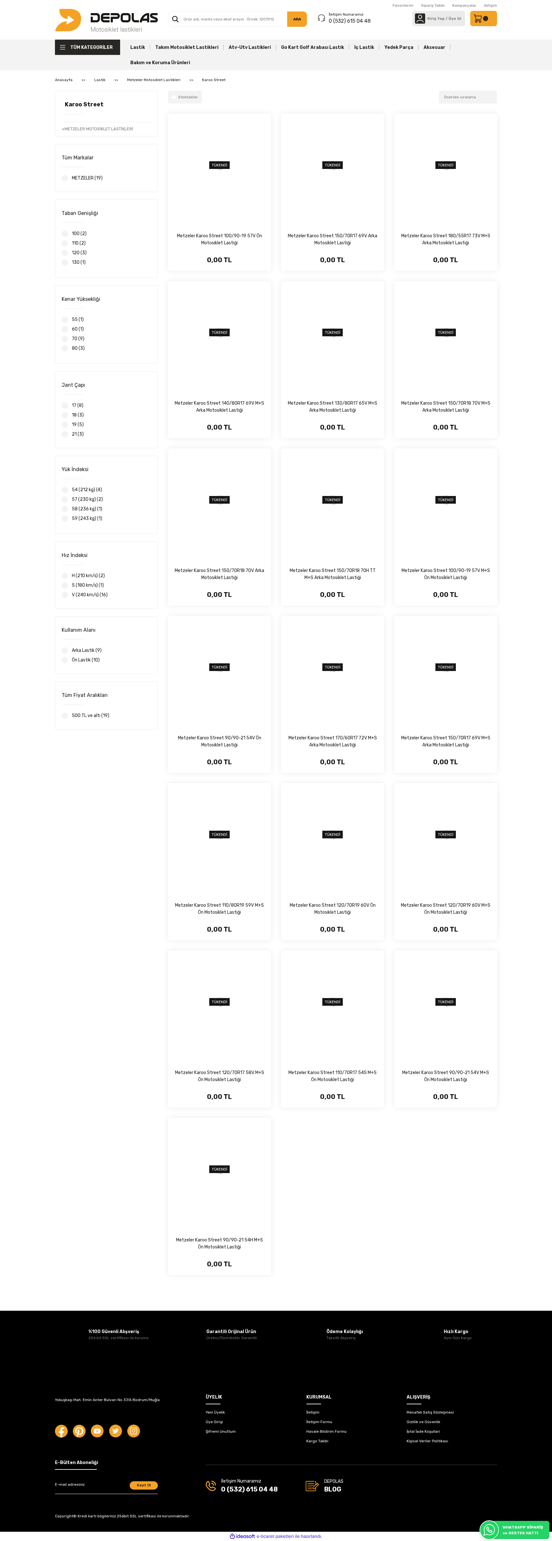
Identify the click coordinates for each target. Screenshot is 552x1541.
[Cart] (483, 18)
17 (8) (77, 405)
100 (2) (79, 233)
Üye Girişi (214, 1422)
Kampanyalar (464, 5)
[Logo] (106, 19)
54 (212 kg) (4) (87, 489)
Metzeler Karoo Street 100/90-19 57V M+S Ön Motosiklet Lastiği (446, 574)
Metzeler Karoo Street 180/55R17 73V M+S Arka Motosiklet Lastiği (445, 239)
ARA (297, 19)
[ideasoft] (242, 1536)
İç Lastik (364, 47)
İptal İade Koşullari (423, 1431)
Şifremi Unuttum (221, 1431)
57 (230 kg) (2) (87, 499)
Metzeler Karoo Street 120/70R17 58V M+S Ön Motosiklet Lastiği (219, 1076)
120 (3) (79, 253)
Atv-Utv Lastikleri (250, 47)
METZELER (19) (87, 178)
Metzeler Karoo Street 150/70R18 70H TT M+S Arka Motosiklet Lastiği (333, 574)
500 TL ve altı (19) (90, 715)
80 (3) (78, 348)
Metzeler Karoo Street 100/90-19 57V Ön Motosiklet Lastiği (219, 239)
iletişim (490, 5)
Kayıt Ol (144, 1485)
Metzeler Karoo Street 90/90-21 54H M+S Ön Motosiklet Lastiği (219, 1243)
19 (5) (78, 424)
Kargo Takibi (317, 1441)
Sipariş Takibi (433, 5)
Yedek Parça (398, 47)
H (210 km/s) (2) (88, 575)
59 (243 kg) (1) (87, 518)
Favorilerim (403, 5)
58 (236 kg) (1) (87, 509)
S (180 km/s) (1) (88, 585)
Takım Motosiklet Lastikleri (186, 47)
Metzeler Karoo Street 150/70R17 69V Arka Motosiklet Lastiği (332, 239)
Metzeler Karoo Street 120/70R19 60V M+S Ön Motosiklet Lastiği (445, 909)
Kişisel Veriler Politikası (427, 1441)
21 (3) (78, 434)
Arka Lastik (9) (87, 650)
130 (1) (79, 262)
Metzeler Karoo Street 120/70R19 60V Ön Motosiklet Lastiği (333, 909)
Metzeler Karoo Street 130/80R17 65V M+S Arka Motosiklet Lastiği (332, 407)
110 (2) (79, 243)
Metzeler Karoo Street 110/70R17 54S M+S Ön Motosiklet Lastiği (332, 1076)
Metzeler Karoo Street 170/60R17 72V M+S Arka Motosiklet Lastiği (332, 741)
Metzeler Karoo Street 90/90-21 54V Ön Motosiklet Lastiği (219, 741)
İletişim (312, 1412)
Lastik (137, 47)
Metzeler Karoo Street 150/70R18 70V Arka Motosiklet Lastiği (219, 574)
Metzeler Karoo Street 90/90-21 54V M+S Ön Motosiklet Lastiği (445, 1076)
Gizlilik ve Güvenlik (423, 1422)
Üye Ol (454, 18)
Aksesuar (434, 47)
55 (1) (78, 319)
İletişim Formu (319, 1422)
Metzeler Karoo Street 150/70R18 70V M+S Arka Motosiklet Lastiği (445, 407)
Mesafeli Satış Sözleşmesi (430, 1412)
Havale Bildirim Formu (326, 1431)
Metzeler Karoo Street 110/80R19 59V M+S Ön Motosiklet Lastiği (219, 909)
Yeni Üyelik (215, 1412)
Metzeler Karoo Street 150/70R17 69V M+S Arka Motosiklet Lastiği (445, 741)
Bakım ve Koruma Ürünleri (160, 62)
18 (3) (78, 415)
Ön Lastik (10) (86, 660)
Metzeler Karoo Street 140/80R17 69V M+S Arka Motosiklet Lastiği (219, 407)
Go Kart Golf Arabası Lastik (312, 47)
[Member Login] (420, 18)
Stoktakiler (188, 97)
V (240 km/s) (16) (90, 595)
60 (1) (78, 329)
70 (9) (78, 338)
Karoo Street (214, 80)
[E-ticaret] (275, 1536)
